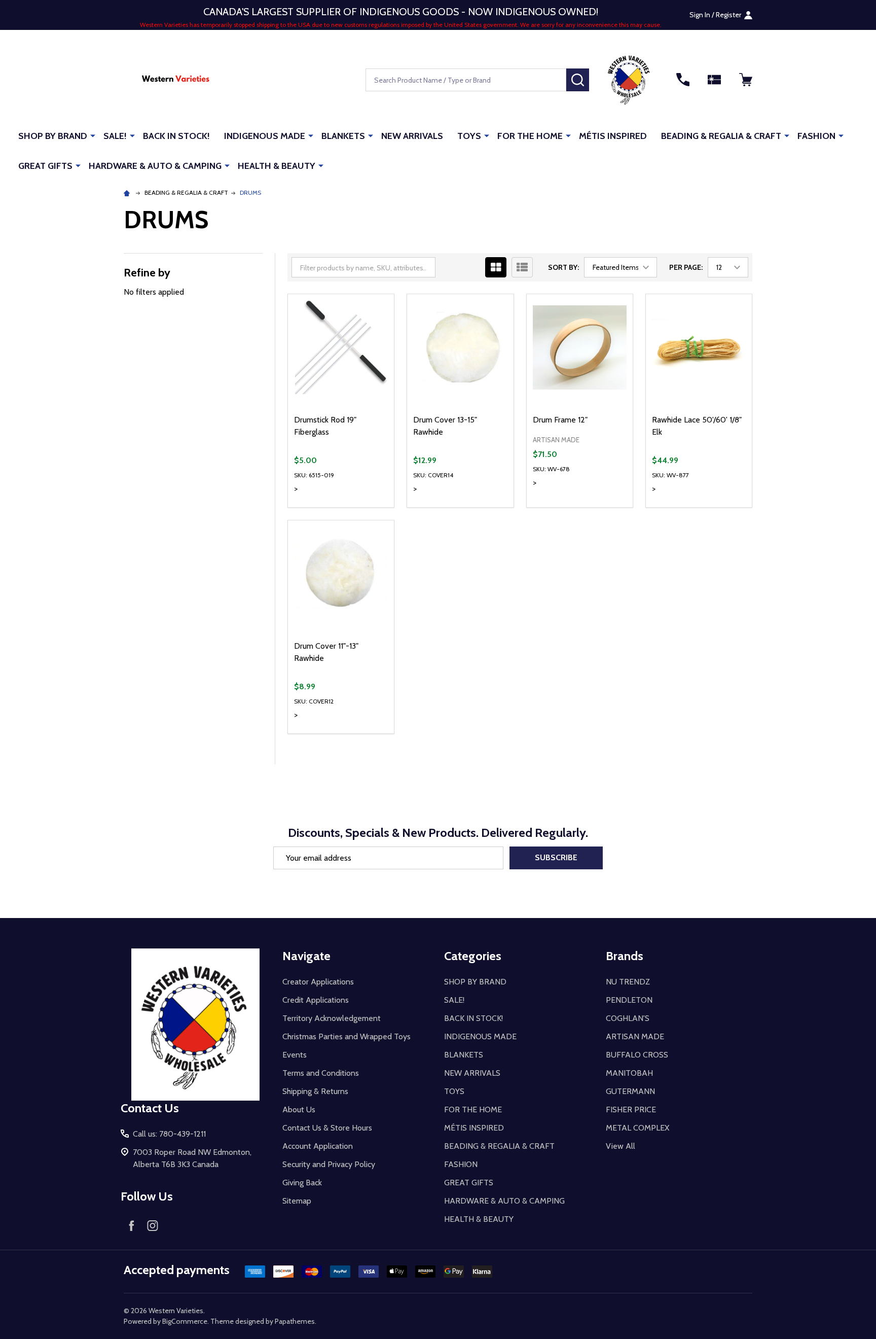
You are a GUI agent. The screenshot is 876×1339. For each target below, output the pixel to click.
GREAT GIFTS (45, 165)
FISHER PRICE (631, 1109)
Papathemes (295, 1321)
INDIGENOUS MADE (264, 136)
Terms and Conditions (320, 1073)
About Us (298, 1109)
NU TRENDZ (628, 981)
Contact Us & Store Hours (327, 1128)
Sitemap (296, 1201)
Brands (624, 955)
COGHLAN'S (627, 1018)
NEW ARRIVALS (412, 136)
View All (620, 1146)
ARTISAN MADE (635, 1036)
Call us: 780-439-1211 (169, 1134)
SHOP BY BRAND (52, 136)
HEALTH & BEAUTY (276, 165)
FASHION (816, 136)
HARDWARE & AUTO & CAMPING (155, 165)
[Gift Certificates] (714, 79)
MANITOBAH (629, 1073)
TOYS (469, 136)
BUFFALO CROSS (637, 1055)
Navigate (306, 955)
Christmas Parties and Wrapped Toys (346, 1036)
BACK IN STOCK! (176, 136)
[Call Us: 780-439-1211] (682, 79)
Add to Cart (359, 507)
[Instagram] (152, 1225)
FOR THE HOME (530, 136)
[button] (628, 79)
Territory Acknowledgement (331, 1018)
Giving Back (302, 1182)
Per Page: (686, 267)
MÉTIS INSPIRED (613, 136)
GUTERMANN (630, 1091)
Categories (472, 955)
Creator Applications (318, 981)
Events (294, 1055)
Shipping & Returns (315, 1091)
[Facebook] (131, 1225)
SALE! (115, 136)
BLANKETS (343, 136)
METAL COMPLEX (637, 1128)
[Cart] (745, 79)
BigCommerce (184, 1321)
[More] (92, 135)
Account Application (317, 1146)
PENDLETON (629, 1000)
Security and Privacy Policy (328, 1164)
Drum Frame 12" (560, 420)
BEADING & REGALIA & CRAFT (721, 136)
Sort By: (563, 267)
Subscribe (556, 857)
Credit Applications (315, 1000)
